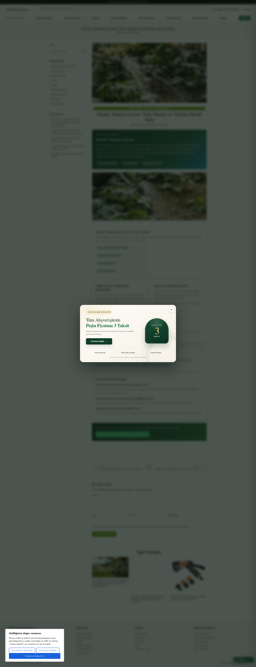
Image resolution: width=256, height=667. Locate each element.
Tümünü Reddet (48, 650)
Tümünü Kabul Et (34, 656)
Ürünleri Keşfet (99, 341)
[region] (34, 645)
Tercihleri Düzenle (22, 650)
